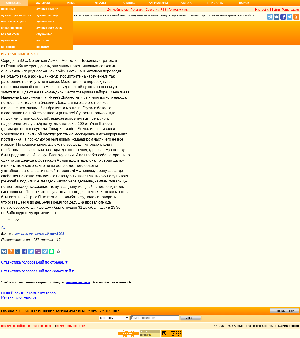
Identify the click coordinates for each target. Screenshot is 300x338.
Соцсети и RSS (156, 9)
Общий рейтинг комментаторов (28, 293)
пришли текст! (284, 310)
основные (8, 9)
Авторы (187, 2)
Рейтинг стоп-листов (19, 297)
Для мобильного (118, 9)
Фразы (100, 2)
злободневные (11, 28)
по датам (42, 46)
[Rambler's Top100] (128, 333)
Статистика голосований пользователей (36, 271)
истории (45, 311)
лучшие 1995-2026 (49, 28)
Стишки (129, 2)
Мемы (71, 2)
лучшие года (45, 21)
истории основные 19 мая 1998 (39, 233)
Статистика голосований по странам (33, 262)
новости (79, 325)
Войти (276, 9)
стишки (111, 311)
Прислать (215, 2)
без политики (10, 34)
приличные (9, 40)
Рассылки (137, 9)
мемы (82, 311)
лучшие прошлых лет (16, 15)
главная (8, 311)
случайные (44, 34)
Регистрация (290, 9)
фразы (96, 311)
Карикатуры (158, 2)
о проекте (47, 325)
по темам (42, 40)
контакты (33, 325)
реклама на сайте (13, 325)
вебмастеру (64, 325)
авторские (8, 46)
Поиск (244, 2)
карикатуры (65, 311)
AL (3, 227)
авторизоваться (78, 282)
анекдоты (27, 311)
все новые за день (14, 21)
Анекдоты (14, 2)
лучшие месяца (47, 15)
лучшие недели (47, 9)
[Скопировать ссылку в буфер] (58, 251)
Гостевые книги (178, 9)
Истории (43, 2)
